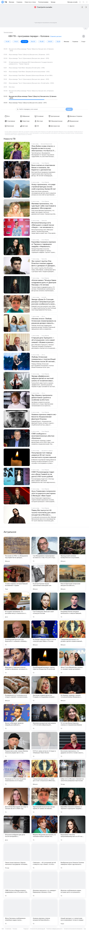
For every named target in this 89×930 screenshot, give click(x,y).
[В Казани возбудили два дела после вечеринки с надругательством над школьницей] (17, 829)
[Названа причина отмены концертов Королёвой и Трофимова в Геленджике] (44, 912)
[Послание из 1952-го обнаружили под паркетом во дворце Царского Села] (17, 550)
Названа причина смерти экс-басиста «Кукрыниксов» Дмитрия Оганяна (43, 417)
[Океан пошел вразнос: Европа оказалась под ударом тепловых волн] (17, 857)
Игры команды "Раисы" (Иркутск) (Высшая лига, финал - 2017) (28, 102)
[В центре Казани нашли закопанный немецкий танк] (44, 578)
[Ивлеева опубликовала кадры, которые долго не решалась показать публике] (72, 884)
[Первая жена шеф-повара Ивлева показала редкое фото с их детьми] (17, 745)
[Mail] (2, 2)
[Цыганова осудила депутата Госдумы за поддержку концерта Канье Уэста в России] (44, 689)
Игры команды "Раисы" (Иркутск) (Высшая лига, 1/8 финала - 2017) (29, 54)
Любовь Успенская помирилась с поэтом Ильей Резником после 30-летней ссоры (43, 359)
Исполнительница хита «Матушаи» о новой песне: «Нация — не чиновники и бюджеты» (42, 225)
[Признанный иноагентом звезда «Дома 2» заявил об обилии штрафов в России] (44, 801)
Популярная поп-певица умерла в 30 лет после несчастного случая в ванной (43, 455)
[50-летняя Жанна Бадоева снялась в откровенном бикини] (72, 717)
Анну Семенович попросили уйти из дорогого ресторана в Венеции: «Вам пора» (43, 493)
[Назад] (82, 7)
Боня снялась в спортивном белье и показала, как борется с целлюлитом (43, 167)
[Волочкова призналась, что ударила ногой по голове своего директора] (72, 745)
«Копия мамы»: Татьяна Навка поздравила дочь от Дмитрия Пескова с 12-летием (43, 282)
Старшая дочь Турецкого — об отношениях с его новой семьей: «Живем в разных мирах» (43, 340)
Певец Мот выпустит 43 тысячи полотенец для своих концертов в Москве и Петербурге (43, 512)
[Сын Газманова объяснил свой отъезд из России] (44, 606)
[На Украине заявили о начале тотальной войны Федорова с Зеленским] (72, 689)
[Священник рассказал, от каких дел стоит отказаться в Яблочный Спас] (44, 773)
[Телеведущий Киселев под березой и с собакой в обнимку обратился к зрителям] (17, 633)
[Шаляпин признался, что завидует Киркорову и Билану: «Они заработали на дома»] (44, 884)
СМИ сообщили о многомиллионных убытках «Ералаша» (42, 436)
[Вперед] (86, 7)
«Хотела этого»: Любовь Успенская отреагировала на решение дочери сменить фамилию (43, 321)
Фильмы (66, 41)
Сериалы (75, 41)
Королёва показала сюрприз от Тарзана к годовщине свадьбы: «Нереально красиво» (43, 244)
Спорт (83, 41)
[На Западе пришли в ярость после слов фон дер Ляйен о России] (44, 633)
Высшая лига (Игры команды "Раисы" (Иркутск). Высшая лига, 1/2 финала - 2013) (31, 49)
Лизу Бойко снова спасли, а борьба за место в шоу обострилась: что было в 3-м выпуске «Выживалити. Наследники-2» (43, 148)
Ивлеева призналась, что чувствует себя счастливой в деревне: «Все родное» (43, 206)
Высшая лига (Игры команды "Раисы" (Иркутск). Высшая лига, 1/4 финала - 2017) (31, 91)
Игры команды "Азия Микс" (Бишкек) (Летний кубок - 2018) (27, 67)
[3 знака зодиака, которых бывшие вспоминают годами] (17, 578)
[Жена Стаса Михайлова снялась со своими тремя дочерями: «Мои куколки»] (72, 661)
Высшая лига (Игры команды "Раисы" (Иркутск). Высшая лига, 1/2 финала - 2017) (32, 97)
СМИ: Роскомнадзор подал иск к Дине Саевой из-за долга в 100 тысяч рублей (42, 474)
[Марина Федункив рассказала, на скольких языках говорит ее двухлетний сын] (44, 829)
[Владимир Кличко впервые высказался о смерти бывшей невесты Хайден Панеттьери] (72, 606)
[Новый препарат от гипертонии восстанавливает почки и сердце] (72, 912)
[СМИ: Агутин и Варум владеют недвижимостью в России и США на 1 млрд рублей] (17, 884)
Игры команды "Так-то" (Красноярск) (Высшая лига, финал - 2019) (29, 58)
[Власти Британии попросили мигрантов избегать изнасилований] (72, 578)
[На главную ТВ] (5, 2)
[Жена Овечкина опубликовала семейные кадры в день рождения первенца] (17, 912)
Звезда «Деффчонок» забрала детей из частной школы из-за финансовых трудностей (42, 378)
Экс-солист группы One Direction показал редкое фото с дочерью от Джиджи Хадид (43, 263)
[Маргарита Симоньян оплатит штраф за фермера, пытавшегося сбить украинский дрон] (17, 661)
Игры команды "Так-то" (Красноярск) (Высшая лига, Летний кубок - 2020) (31, 83)
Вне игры (12, 87)
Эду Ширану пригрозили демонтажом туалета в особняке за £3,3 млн (41, 397)
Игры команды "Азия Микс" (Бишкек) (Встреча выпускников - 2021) (29, 71)
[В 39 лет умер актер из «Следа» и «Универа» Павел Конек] (44, 745)
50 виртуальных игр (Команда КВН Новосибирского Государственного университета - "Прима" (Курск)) (31, 63)
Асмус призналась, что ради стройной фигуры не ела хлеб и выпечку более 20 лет (43, 187)
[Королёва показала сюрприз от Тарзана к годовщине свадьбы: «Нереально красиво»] (72, 801)
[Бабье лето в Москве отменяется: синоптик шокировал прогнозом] (72, 773)
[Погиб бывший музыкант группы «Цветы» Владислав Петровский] (44, 661)
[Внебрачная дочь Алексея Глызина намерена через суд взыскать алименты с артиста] (72, 857)
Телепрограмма (8, 32)
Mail (3, 928)
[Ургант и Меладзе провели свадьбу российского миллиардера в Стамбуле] (17, 717)
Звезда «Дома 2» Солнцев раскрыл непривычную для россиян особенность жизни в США (43, 302)
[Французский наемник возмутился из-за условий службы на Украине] (72, 550)
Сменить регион (56, 36)
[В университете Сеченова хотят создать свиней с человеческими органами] (17, 689)
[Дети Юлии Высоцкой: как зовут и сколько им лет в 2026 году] (17, 801)
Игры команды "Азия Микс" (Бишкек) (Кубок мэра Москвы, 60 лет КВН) (30, 75)
